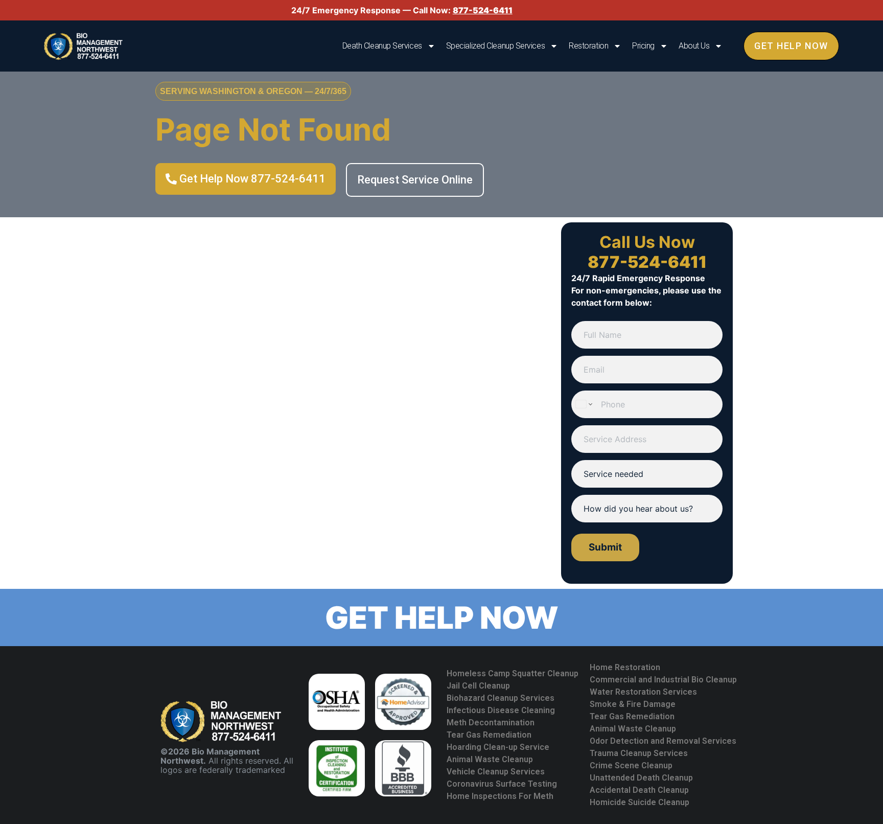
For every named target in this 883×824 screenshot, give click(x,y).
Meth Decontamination (491, 722)
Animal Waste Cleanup (490, 759)
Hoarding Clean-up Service (498, 747)
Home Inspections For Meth (500, 796)
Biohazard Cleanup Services (500, 698)
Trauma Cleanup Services (639, 753)
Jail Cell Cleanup (478, 686)
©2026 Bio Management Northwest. (210, 756)
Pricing (643, 46)
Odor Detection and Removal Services (663, 741)
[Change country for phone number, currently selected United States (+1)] (583, 404)
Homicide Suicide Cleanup (639, 802)
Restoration (588, 46)
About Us (694, 46)
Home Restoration (625, 667)
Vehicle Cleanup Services (496, 771)
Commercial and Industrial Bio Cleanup (663, 679)
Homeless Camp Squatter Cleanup (512, 673)
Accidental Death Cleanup (639, 790)
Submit (605, 547)
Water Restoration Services (643, 692)
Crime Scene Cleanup (631, 765)
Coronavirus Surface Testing (502, 784)
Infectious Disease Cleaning (501, 710)
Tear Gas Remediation (489, 735)
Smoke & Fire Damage (633, 704)
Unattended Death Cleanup (641, 778)
